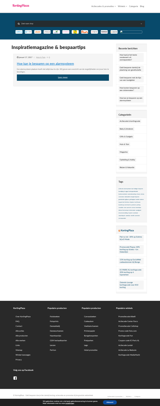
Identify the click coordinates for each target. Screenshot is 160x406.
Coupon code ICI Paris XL (128, 340)
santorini (129, 207)
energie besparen (134, 196)
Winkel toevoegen (23, 355)
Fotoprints (54, 321)
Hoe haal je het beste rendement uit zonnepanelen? (128, 57)
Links (18, 345)
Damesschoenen (56, 331)
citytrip (142, 194)
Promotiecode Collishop (128, 326)
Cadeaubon (88, 321)
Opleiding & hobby (127, 160)
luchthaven (137, 202)
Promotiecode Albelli (127, 317)
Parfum (53, 350)
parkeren (133, 204)
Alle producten (22, 336)
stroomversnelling (123, 213)
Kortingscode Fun (125, 336)
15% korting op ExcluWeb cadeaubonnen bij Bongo (130, 261)
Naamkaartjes (55, 336)
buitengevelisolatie (133, 191)
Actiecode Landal (125, 345)
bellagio (136, 188)
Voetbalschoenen (91, 326)
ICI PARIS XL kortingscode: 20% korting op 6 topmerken (131, 272)
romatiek (121, 207)
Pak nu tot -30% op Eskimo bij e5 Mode (131, 238)
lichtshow (127, 202)
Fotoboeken (55, 317)
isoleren (142, 199)
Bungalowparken (91, 336)
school (133, 207)
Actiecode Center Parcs (128, 321)
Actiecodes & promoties (103, 6)
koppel (120, 202)
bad (132, 188)
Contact (19, 326)
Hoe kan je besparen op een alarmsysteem (45, 63)
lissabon (132, 202)
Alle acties (20, 331)
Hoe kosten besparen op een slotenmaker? (130, 89)
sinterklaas (138, 207)
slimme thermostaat (124, 210)
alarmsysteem (127, 188)
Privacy (19, 360)
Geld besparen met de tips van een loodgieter (130, 79)
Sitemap (19, 350)
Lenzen (53, 345)
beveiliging (121, 191)
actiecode (121, 188)
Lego (86, 345)
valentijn (128, 215)
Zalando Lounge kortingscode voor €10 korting (129, 285)
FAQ (17, 321)
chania (138, 194)
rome (125, 207)
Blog (142, 6)
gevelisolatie (122, 199)
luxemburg (121, 204)
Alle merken (20, 340)
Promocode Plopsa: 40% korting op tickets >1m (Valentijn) (130, 249)
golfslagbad (132, 199)
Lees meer (63, 77)
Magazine (124, 152)
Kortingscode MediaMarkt (129, 355)
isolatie (137, 199)
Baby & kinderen (126, 129)
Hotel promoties (90, 350)
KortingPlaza (127, 230)
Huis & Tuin (40, 57)
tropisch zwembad (133, 213)
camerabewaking (131, 194)
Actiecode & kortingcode (130, 121)
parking (138, 204)
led (123, 202)
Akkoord (109, 402)
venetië (132, 215)
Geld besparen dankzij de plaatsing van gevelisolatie (130, 69)
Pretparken (88, 340)
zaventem (137, 215)
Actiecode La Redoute (127, 350)
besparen (140, 188)
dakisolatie (127, 196)
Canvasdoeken (90, 317)
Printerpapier (89, 331)
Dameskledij (55, 326)
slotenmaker (132, 210)
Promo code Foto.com (127, 331)
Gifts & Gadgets (126, 137)
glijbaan (127, 199)
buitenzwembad (123, 194)
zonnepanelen (122, 218)
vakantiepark (122, 215)
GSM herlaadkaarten (58, 340)
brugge (126, 191)
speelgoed (138, 210)
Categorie (133, 6)
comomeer (121, 196)
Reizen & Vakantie (127, 167)
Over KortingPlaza (23, 317)
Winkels (122, 6)
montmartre (128, 204)
